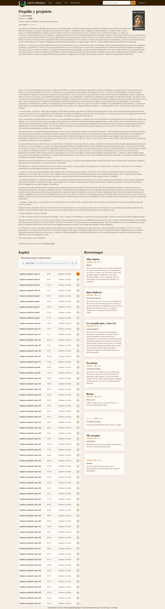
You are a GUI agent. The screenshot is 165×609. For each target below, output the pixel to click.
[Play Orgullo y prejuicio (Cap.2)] (78, 279)
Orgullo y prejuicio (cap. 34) (30, 455)
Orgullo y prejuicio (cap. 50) (30, 543)
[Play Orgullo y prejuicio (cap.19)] (78, 373)
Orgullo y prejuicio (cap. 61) (30, 603)
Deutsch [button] (142, 3)
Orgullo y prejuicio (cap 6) (30, 301)
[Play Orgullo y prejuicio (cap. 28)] (78, 422)
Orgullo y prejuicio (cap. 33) (30, 450)
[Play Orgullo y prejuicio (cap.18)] (78, 367)
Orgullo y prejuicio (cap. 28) (30, 422)
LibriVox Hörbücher (36, 2)
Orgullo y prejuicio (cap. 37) (30, 472)
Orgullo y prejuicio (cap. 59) (30, 592)
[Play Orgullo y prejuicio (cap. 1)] (78, 274)
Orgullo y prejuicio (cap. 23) (30, 395)
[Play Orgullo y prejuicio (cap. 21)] (78, 384)
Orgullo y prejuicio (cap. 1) (30, 274)
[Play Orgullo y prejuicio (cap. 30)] (78, 433)
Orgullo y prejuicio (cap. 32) (30, 444)
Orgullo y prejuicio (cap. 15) (30, 351)
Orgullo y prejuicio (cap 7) (30, 307)
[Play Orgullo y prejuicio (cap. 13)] (78, 340)
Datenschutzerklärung (90, 608)
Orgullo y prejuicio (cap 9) (30, 318)
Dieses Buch (75, 3)
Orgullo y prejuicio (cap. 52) (30, 554)
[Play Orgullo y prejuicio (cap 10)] (78, 323)
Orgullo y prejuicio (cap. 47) (30, 526)
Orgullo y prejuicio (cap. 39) (30, 483)
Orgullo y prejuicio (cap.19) (30, 373)
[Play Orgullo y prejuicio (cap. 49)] (78, 537)
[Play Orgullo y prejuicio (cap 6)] (78, 301)
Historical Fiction (45, 21)
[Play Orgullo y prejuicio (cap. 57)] (78, 581)
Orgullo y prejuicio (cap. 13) (30, 340)
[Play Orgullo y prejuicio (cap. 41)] (78, 493)
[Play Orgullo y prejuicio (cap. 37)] (78, 471)
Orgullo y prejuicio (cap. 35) (30, 461)
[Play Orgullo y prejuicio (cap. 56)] (78, 576)
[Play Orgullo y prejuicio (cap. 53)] (78, 559)
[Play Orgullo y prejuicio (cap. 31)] (78, 438)
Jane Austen (27, 16)
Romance (54, 21)
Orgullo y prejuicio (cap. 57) (30, 581)
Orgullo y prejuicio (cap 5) (30, 296)
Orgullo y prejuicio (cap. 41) (30, 493)
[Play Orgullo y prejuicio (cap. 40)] (78, 488)
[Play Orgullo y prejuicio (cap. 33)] (78, 449)
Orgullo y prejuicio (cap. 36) (30, 466)
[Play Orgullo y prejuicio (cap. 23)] (78, 395)
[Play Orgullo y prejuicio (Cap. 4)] (78, 290)
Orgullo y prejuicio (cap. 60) (30, 598)
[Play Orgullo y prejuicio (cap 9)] (78, 318)
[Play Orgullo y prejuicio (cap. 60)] (78, 598)
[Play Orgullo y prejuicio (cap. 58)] (78, 587)
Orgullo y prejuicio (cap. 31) (30, 439)
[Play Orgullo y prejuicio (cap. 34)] (78, 455)
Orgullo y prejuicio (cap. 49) (30, 537)
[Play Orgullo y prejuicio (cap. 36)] (78, 466)
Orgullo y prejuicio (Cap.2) (30, 279)
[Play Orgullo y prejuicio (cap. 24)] (78, 400)
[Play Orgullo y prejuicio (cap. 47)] (78, 526)
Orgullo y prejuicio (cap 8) (30, 312)
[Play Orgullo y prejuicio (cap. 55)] (78, 570)
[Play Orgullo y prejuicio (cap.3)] (78, 285)
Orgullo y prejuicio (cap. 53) (30, 559)
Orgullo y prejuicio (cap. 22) (30, 389)
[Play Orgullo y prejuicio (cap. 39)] (78, 482)
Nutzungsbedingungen (72, 608)
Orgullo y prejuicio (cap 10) (30, 323)
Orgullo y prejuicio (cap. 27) (30, 417)
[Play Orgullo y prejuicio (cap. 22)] (78, 389)
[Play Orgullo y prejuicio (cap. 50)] (78, 543)
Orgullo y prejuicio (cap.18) (30, 367)
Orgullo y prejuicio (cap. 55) (30, 570)
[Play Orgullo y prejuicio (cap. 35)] (78, 460)
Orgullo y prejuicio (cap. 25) (30, 406)
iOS (66, 3)
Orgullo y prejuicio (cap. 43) (30, 504)
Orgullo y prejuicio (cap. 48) (30, 532)
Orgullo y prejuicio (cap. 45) (30, 515)
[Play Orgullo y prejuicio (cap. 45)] (78, 515)
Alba (30, 18)
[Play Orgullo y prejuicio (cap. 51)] (78, 548)
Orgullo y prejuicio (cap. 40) (30, 488)
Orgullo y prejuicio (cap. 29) (30, 428)
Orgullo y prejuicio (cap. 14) (30, 345)
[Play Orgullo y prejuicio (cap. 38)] (78, 477)
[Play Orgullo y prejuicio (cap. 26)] (78, 411)
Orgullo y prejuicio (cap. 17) (30, 362)
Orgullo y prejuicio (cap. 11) (30, 329)
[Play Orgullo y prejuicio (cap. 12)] (78, 334)
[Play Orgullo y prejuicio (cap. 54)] (78, 565)
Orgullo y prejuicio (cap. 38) (30, 477)
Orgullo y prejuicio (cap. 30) (30, 433)
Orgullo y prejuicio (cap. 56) (30, 576)
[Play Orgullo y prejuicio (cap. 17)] (78, 362)
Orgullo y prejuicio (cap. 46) (30, 521)
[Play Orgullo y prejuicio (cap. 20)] (78, 378)
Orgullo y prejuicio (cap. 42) (30, 499)
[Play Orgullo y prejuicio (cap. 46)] (78, 521)
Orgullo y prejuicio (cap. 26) (30, 411)
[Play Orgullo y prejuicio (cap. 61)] (78, 603)
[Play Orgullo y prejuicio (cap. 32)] (78, 444)
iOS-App (114, 608)
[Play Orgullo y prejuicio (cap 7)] (78, 307)
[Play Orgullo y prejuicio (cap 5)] (78, 296)
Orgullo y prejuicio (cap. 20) (30, 378)
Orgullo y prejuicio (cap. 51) (30, 548)
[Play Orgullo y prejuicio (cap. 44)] (78, 510)
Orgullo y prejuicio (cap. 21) (30, 384)
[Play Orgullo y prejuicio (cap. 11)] (78, 329)
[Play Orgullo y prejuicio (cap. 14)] (78, 345)
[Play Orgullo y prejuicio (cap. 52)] (78, 554)
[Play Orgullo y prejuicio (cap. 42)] (78, 499)
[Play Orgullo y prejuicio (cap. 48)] (78, 532)
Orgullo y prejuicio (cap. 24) (30, 400)
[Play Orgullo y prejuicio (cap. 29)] (78, 427)
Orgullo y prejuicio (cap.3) (30, 285)
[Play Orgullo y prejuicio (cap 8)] (78, 312)
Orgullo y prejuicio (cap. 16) (30, 356)
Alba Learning (49, 243)
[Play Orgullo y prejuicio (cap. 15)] (78, 351)
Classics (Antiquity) (31, 21)
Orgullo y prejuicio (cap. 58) (30, 587)
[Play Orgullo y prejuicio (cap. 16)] (78, 356)
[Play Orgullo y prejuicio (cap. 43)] (78, 504)
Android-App (105, 608)
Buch (50, 3)
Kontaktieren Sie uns (55, 608)
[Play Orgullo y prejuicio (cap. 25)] (78, 406)
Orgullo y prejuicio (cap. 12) (30, 334)
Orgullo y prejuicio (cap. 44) (30, 510)
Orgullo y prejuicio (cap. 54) (30, 565)
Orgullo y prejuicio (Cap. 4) (30, 290)
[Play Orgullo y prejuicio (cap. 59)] (78, 592)
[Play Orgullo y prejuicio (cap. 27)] (78, 417)
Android (58, 3)
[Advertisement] (82, 72)
